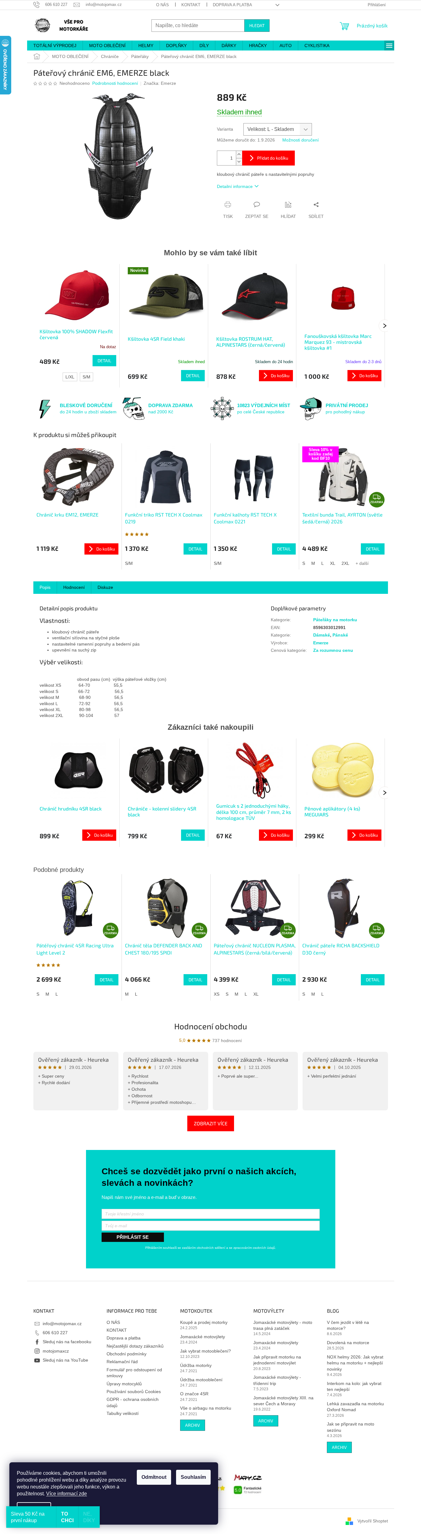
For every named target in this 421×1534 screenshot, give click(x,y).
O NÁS (162, 4)
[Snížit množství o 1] (239, 161)
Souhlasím (193, 1477)
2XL (345, 563)
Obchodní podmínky (126, 1353)
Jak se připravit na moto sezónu (350, 1426)
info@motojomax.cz (62, 1323)
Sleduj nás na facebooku (67, 1341)
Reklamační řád (122, 1361)
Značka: (160, 83)
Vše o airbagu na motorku (205, 1408)
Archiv (192, 1425)
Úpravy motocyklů (124, 1383)
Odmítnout (153, 1477)
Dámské (321, 634)
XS (216, 994)
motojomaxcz (56, 1351)
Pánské (340, 634)
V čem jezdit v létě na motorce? (348, 1325)
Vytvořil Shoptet (372, 1520)
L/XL (69, 376)
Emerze (320, 642)
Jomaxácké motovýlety (202, 1336)
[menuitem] (55, 45)
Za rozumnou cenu (333, 650)
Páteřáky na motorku (335, 619)
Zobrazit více (210, 1123)
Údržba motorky (196, 1365)
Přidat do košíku (272, 158)
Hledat (257, 25)
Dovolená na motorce (348, 1342)
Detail (104, 360)
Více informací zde (66, 1493)
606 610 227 (55, 1332)
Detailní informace (235, 186)
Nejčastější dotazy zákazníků (135, 1346)
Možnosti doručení (300, 139)
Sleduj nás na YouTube (65, 1360)
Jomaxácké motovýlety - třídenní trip (277, 1380)
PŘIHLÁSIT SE (133, 1237)
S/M (86, 376)
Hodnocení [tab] (74, 587)
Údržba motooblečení (201, 1379)
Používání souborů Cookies (134, 1391)
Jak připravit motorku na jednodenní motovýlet (277, 1359)
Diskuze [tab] (105, 587)
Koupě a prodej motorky (203, 1322)
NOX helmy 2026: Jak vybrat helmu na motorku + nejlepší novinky (355, 1363)
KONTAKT (190, 4)
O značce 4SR (194, 1393)
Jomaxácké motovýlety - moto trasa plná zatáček (282, 1325)
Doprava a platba (232, 4)
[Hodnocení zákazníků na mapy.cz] (248, 1483)
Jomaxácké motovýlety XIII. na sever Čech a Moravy (283, 1400)
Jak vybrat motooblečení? (205, 1351)
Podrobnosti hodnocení (115, 83)
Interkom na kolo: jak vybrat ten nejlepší (354, 1386)
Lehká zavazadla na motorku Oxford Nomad (355, 1406)
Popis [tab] (45, 587)
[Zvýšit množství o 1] (239, 154)
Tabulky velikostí (123, 1413)
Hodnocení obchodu (210, 1026)
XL (332, 563)
